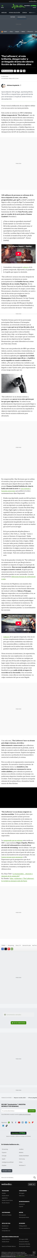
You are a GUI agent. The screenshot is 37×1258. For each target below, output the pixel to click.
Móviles (21, 1152)
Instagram (22, 1122)
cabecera (26, 267)
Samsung (22, 1159)
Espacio (4, 1152)
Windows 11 (22, 1165)
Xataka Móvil (5, 1195)
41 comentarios (8, 71)
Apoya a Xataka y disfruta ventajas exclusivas (18, 1136)
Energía (4, 1155)
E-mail (24, 71)
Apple (3, 1159)
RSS (29, 1122)
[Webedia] (33, 1)
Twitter (18, 71)
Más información (20, 1256)
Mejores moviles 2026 (20, 1097)
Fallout (23, 31)
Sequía (17, 31)
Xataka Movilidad (24, 1155)
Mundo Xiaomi (6, 1202)
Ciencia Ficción (26, 945)
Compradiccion (6, 1230)
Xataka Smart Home (7, 1200)
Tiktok (6, 1125)
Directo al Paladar (7, 1215)
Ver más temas (6, 1171)
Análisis (21, 1149)
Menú (2, 7)
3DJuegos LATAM (23, 1239)
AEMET (5, 31)
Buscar (34, 1177)
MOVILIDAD (32, 12)
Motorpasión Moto (24, 1217)
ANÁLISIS (4, 12)
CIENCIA (24, 12)
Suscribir (32, 1111)
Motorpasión (22, 1215)
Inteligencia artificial (7, 1162)
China (11, 31)
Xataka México (6, 1239)
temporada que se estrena (13, 840)
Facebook (15, 71)
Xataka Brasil (5, 1241)
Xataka (18, 6)
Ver (19, 1023)
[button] (14, 85)
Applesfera (5, 1198)
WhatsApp (8, 1122)
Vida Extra (21, 1195)
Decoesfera (5, 1228)
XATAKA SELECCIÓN (14, 12)
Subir (30, 1184)
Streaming (11, 945)
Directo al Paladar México (9, 1246)
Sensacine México (24, 1241)
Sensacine (22, 1204)
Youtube (19, 1122)
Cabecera (6, 637)
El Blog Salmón (23, 1226)
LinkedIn (3, 1125)
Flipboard (21, 71)
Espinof (21, 1206)
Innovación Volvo (22, 17)
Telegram (26, 1122)
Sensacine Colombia (24, 1244)
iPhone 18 (30, 31)
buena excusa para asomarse (12, 857)
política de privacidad (25, 1114)
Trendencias (5, 1226)
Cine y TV (18, 945)
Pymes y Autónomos (24, 1228)
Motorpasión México (24, 1246)
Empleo (4, 1165)
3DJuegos (21, 1193)
